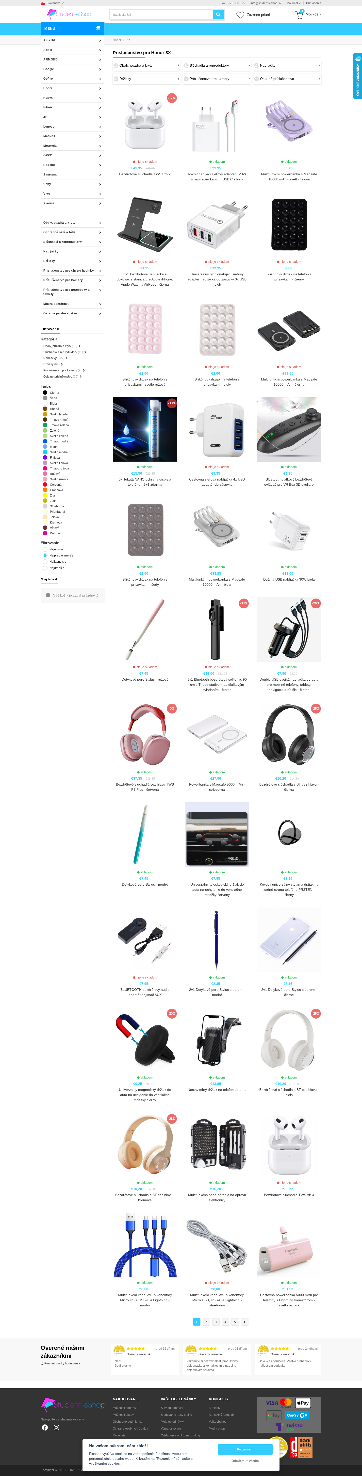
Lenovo (48, 126)
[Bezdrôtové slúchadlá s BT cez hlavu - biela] (289, 1040)
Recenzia (119, 1435)
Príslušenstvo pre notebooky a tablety (66, 292)
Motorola (50, 145)
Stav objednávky (172, 1408)
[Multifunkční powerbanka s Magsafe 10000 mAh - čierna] (289, 329)
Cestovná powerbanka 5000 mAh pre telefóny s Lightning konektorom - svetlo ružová (289, 1300)
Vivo (46, 193)
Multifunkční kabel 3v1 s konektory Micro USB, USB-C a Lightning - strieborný (217, 1300)
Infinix (48, 107)
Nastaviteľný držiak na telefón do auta (217, 1090)
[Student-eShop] (69, 13)
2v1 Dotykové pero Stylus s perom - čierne (289, 992)
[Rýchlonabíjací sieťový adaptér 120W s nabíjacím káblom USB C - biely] (217, 124)
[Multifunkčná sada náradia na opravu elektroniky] (217, 1145)
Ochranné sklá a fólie (59, 232)
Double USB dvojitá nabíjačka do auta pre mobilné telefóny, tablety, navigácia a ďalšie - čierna (289, 684)
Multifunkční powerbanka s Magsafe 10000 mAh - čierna (289, 381)
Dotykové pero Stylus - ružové (145, 679)
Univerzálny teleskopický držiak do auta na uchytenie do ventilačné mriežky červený (217, 889)
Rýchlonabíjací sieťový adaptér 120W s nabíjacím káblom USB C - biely (217, 176)
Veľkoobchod (218, 1421)
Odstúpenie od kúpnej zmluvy (180, 1435)
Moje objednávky (172, 1421)
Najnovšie (56, 549)
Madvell (49, 136)
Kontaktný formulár (221, 1415)
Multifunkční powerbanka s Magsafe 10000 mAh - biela (217, 581)
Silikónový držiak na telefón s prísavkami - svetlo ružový (144, 381)
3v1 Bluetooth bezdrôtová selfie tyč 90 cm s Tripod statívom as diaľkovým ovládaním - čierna (217, 684)
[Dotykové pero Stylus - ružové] (145, 629)
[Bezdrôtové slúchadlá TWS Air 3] (289, 1145)
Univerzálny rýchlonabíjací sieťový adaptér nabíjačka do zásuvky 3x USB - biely (217, 279)
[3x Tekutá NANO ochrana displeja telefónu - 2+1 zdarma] (145, 429)
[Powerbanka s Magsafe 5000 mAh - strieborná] (217, 734)
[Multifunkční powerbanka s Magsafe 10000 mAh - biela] (217, 529)
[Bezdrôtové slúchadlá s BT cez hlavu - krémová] (145, 1145)
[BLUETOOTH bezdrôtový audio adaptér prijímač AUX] (145, 939)
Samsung (50, 174)
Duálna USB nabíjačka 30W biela (289, 579)
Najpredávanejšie (61, 555)
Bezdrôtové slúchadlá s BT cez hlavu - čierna (289, 786)
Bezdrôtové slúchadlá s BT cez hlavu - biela (289, 1092)
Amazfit (49, 40)
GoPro (48, 78)
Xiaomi (48, 203)
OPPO (47, 155)
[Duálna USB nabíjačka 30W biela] (289, 529)
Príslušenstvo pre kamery (63, 280)
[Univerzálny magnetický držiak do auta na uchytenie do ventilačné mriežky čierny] (145, 1040)
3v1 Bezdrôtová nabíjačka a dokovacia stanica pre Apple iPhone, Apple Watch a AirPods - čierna (145, 279)
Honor (48, 88)
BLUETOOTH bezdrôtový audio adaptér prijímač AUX (144, 992)
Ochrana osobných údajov (130, 1428)
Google (48, 69)
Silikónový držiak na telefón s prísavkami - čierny (289, 276)
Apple (47, 50)
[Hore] (356, 1470)
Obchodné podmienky (127, 1421)
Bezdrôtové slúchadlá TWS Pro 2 (145, 174)
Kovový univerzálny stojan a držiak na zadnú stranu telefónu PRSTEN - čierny (289, 889)
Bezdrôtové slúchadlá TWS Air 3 (289, 1195)
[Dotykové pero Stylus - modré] (145, 834)
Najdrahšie (56, 568)
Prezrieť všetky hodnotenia (62, 1363)
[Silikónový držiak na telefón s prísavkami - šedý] (145, 529)
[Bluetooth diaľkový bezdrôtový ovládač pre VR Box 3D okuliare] (289, 429)
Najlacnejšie (57, 561)
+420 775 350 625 (232, 3)
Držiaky (49, 261)
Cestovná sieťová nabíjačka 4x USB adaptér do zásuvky (217, 481)
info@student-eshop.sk (265, 3)
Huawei (48, 98)
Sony (47, 184)
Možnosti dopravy (124, 1408)
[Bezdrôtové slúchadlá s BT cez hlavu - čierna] (289, 734)
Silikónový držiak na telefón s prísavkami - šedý (144, 581)
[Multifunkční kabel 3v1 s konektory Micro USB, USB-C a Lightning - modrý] (145, 1245)
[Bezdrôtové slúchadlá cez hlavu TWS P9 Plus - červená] (145, 734)
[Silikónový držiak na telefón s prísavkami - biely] (217, 329)
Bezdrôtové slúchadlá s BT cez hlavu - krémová (145, 1197)
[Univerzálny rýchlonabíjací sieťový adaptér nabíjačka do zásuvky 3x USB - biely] (217, 224)
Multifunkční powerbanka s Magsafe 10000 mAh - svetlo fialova (289, 176)
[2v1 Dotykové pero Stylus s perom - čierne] (289, 939)
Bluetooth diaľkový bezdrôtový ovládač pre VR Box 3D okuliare (289, 481)
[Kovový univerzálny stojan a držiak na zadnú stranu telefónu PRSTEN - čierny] (289, 834)
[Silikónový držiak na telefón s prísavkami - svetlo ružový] (145, 329)
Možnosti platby (123, 1415)
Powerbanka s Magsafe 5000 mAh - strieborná (217, 786)
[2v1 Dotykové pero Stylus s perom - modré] (217, 939)
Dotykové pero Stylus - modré (145, 884)
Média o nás (217, 1428)
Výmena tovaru (171, 1428)
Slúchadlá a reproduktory (62, 242)
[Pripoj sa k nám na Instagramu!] (56, 1427)
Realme (49, 165)
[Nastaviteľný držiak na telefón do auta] (217, 1040)
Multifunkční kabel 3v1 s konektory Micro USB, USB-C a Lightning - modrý (145, 1300)
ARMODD (50, 59)
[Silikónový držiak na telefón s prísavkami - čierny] (289, 224)
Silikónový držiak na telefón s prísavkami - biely (217, 381)
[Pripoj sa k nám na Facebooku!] (45, 1427)
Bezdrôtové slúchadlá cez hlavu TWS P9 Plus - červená (145, 786)
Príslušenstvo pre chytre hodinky (68, 270)
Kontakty (214, 1408)
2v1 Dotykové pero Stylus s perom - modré (217, 992)
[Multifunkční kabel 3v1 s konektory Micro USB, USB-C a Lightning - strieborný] (217, 1245)
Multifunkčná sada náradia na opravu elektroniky (217, 1197)
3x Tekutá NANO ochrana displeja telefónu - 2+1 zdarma (145, 481)
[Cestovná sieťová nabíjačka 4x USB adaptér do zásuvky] (217, 429)
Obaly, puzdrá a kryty (59, 222)
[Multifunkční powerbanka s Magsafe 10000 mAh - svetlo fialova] (289, 124)
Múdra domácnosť (57, 304)
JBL (46, 117)
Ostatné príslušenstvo (60, 313)
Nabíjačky (51, 251)
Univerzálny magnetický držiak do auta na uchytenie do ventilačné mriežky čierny (145, 1095)
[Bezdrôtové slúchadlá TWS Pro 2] (145, 124)
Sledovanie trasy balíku (176, 1415)
